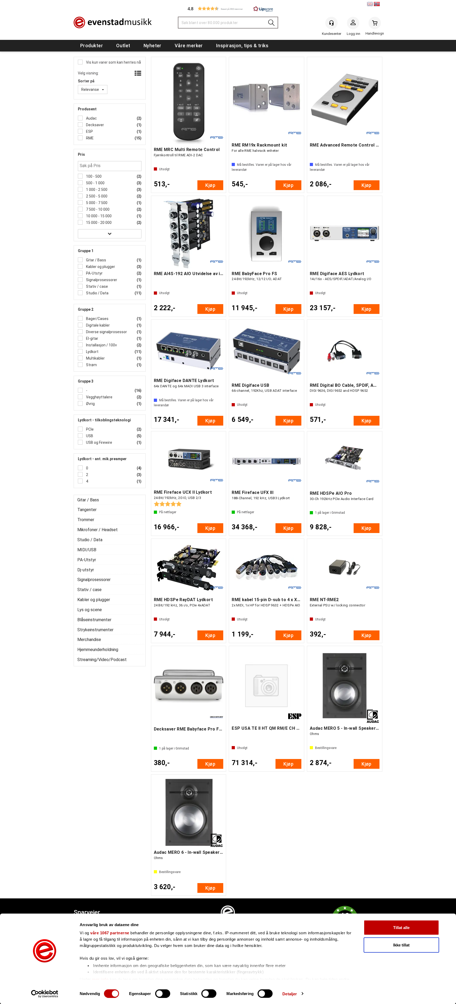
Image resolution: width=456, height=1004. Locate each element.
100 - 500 (93, 176)
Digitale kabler (97, 325)
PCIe (89, 429)
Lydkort (91, 352)
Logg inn (353, 24)
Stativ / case (96, 286)
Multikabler (95, 358)
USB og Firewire (98, 442)
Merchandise (89, 639)
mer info (100, 979)
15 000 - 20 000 (98, 222)
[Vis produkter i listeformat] (137, 73)
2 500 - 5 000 (96, 196)
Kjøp (210, 185)
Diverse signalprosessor (106, 332)
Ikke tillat (401, 944)
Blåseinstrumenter (94, 619)
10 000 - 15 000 (98, 216)
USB (89, 436)
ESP (89, 131)
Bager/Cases (96, 319)
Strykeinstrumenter (95, 629)
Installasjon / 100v (101, 345)
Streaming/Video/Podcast (102, 659)
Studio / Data (96, 293)
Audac (91, 118)
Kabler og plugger (100, 267)
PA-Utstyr (94, 273)
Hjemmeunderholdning (97, 649)
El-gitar (91, 338)
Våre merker (189, 45)
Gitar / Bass (95, 260)
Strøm (91, 365)
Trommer (85, 519)
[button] (228, 8)
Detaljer (289, 993)
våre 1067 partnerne (109, 933)
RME (89, 138)
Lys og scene (89, 609)
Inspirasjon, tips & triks (242, 45)
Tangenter (87, 509)
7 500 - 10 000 (97, 209)
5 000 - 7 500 (96, 203)
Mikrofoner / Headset (97, 529)
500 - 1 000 (94, 183)
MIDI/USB (86, 549)
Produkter (91, 45)
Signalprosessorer (101, 280)
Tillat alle (401, 927)
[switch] (162, 993)
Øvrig (90, 404)
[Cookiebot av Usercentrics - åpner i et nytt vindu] (45, 994)
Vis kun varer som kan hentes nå (113, 62)
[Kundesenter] (331, 23)
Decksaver (94, 125)
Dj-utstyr (85, 569)
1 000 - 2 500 (96, 189)
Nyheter (153, 45)
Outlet (123, 45)
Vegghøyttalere (98, 397)
